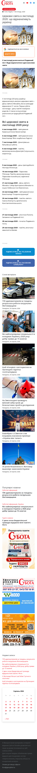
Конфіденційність (8, 767)
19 (14, 708)
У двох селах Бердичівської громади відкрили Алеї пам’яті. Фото (16, 522)
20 (18, 708)
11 (10, 705)
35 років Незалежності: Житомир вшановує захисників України (17, 467)
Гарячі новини (7, 518)
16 (31, 705)
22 (27, 708)
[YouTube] (27, 2)
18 (10, 708)
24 (6, 711)
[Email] (23, 2)
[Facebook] (30, 2)
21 (23, 708)
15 (27, 705)
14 (23, 705)
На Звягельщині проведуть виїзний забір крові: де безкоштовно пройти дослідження (18, 402)
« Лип (7, 719)
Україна (21, 504)
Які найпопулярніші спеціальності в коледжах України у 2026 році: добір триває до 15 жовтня (18, 336)
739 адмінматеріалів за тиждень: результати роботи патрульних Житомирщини (17, 303)
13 (18, 705)
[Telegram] (33, 2)
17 (6, 708)
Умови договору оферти (11, 764)
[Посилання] (7, 2)
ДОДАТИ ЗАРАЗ (9, 54)
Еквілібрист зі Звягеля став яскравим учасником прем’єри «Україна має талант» (16, 435)
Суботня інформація (9, 490)
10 (6, 705)
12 (14, 705)
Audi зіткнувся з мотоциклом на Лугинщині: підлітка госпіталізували (16, 369)
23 (31, 708)
